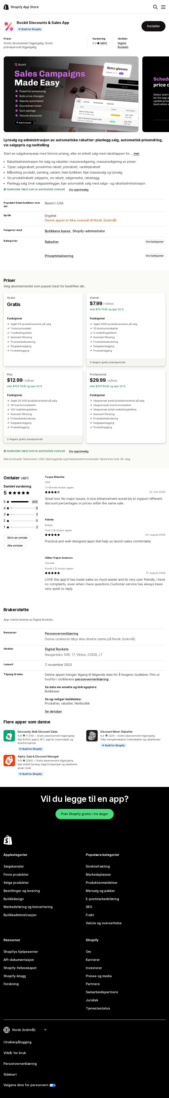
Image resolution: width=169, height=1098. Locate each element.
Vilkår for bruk (15, 1053)
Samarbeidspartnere (102, 992)
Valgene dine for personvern (26, 1085)
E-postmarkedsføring (102, 899)
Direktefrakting (98, 866)
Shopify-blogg (15, 976)
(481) (103, 43)
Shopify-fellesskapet (20, 968)
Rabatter (52, 242)
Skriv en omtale (17, 537)
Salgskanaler (14, 866)
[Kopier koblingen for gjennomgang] (67, 477)
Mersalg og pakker (100, 891)
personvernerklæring (91, 679)
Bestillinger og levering (22, 891)
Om (88, 951)
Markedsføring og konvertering (28, 907)
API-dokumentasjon (19, 960)
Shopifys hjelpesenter (21, 951)
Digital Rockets (57, 649)
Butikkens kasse (57, 231)
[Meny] (163, 7)
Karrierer (93, 960)
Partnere (93, 984)
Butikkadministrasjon (20, 915)
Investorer (94, 968)
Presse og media (99, 976)
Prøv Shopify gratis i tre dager (84, 814)
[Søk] (155, 7)
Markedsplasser (98, 874)
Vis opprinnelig (78, 189)
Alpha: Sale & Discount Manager (38, 756)
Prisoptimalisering (59, 256)
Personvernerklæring (61, 633)
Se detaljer (53, 711)
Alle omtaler (15, 545)
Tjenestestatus (98, 1008)
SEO (89, 907)
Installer (153, 26)
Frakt (90, 915)
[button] (43, 740)
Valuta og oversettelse (104, 923)
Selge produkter (16, 882)
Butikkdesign (14, 899)
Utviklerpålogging (17, 1042)
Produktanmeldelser (102, 882)
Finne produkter (16, 874)
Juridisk (92, 1000)
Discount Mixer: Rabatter (116, 731)
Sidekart (10, 1074)
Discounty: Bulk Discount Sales (38, 731)
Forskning (11, 984)
